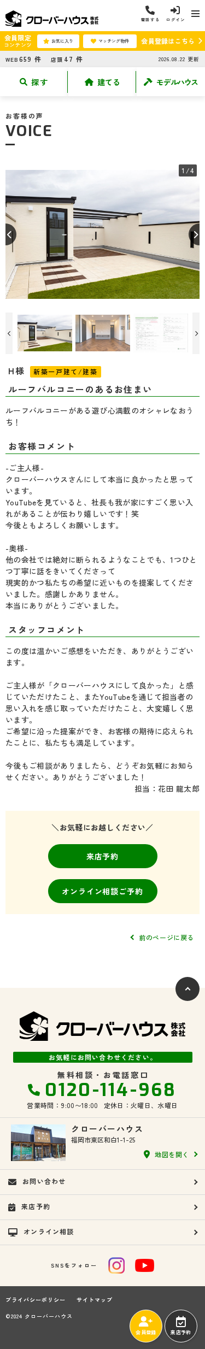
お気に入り (62, 41)
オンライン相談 (49, 1231)
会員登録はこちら (168, 40)
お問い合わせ (44, 1181)
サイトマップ (95, 1300)
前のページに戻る (166, 937)
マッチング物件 (113, 41)
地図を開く (172, 1154)
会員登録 (146, 1332)
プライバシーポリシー (35, 1300)
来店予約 (102, 856)
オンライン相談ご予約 (102, 891)
